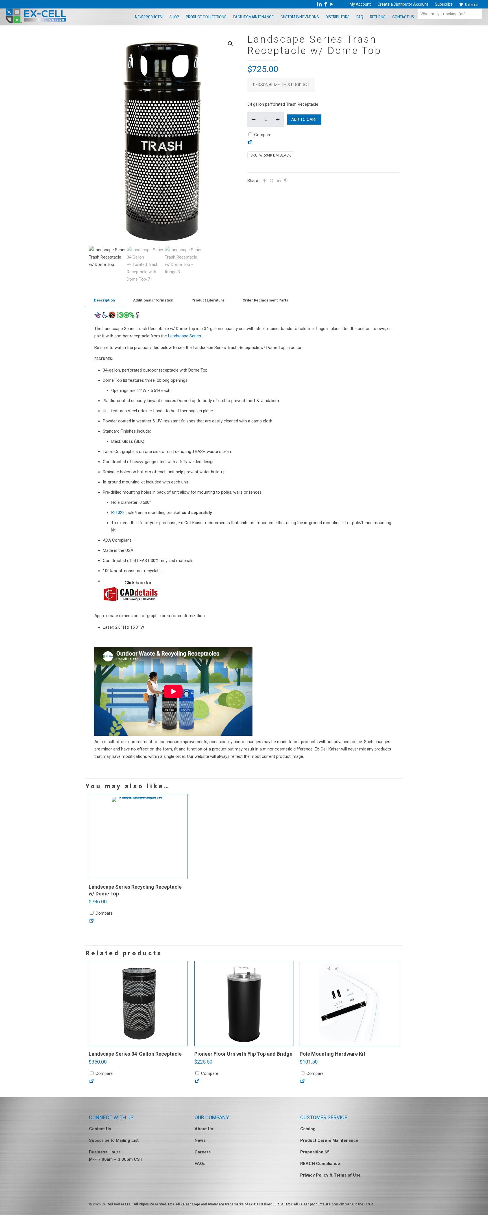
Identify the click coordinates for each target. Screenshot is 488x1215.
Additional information (153, 300)
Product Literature (208, 300)
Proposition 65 (315, 1152)
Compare (262, 134)
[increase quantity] (278, 119)
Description (104, 300)
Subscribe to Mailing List (114, 1140)
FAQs (200, 1163)
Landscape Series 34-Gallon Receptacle (135, 1054)
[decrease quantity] (254, 119)
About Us (204, 1128)
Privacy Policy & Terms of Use (330, 1175)
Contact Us (100, 1128)
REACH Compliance (320, 1163)
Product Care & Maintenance (329, 1140)
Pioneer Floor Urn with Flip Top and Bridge (243, 1054)
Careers (203, 1152)
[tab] (104, 300)
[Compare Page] (250, 143)
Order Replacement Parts (265, 300)
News (200, 1140)
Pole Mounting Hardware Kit (332, 1054)
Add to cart (304, 119)
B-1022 (118, 512)
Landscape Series (184, 336)
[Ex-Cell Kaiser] (36, 21)
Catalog (307, 1128)
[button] (230, 43)
